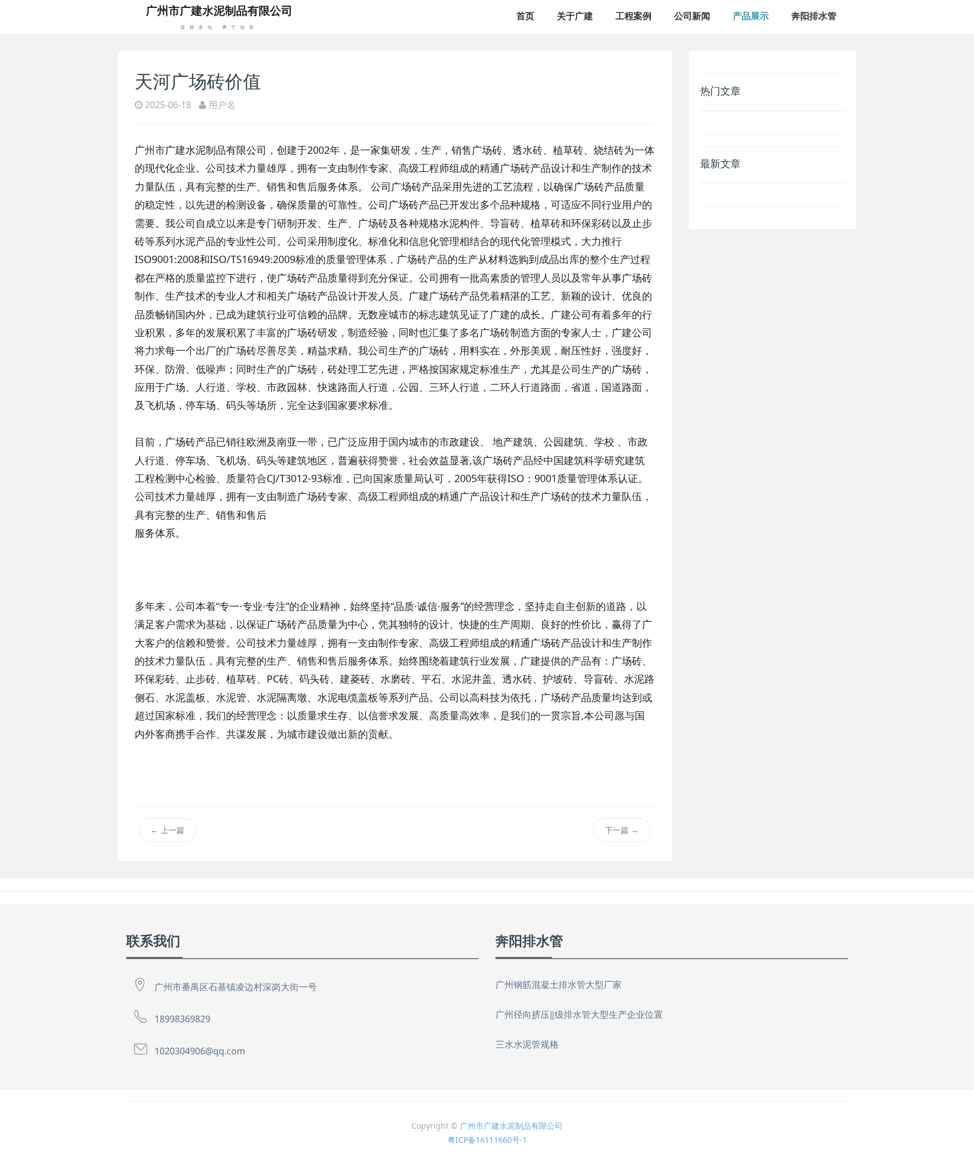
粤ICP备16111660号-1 (487, 1139)
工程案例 (634, 16)
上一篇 (167, 830)
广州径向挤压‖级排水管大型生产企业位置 (579, 1014)
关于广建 (575, 16)
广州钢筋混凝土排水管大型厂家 (558, 984)
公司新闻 (692, 16)
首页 (525, 16)
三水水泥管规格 (527, 1044)
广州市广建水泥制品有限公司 (511, 1125)
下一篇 (622, 830)
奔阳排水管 (813, 16)
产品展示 (751, 16)
